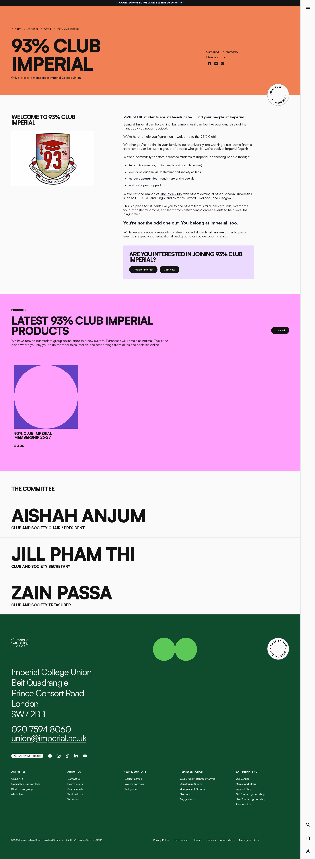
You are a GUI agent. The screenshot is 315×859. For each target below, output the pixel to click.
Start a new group (22, 789)
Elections (185, 794)
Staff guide (130, 789)
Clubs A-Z (17, 778)
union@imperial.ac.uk (48, 737)
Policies (211, 839)
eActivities (17, 794)
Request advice (133, 778)
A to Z (47, 28)
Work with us (75, 794)
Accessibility (227, 839)
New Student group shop (251, 799)
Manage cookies (249, 840)
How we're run (75, 783)
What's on (73, 799)
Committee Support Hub (25, 783)
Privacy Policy (161, 839)
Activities (33, 28)
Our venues (242, 778)
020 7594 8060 (41, 729)
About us (74, 771)
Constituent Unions (191, 783)
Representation (191, 771)
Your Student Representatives (197, 778)
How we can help (134, 783)
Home (18, 28)
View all (282, 330)
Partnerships (243, 804)
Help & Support (135, 771)
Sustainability (75, 789)
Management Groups (192, 789)
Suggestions (187, 799)
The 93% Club (171, 194)
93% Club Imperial (68, 28)
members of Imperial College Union (57, 77)
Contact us (74, 778)
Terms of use (181, 839)
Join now (171, 269)
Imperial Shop (244, 789)
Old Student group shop (250, 794)
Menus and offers (246, 783)
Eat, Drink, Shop (247, 771)
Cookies (198, 839)
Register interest (146, 269)
